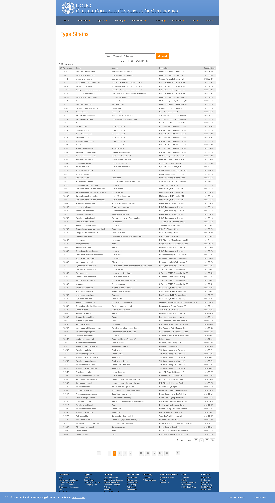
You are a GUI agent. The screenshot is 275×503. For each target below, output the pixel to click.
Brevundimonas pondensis (86, 343)
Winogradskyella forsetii (85, 427)
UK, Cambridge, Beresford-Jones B (173, 321)
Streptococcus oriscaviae (85, 302)
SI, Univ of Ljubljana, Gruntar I (170, 163)
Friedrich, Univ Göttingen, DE (170, 343)
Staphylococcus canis (84, 383)
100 (213, 440)
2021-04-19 (208, 240)
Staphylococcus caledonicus (87, 379)
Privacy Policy (206, 485)
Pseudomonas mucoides (85, 365)
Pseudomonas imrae (84, 387)
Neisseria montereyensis (85, 93)
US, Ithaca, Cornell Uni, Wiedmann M (173, 431)
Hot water (115, 335)
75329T (66, 233)
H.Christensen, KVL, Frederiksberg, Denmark (177, 423)
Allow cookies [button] (259, 497)
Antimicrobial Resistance (68, 480)
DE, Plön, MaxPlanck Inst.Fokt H (172, 123)
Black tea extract (118, 284)
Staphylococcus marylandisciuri (88, 82)
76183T (66, 145)
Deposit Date (209, 68)
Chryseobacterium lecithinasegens (89, 306)
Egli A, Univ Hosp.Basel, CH (170, 167)
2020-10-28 (208, 343)
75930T (66, 167)
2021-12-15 (208, 167)
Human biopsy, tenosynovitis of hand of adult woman (132, 266)
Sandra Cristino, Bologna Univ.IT (171, 79)
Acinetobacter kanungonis (86, 115)
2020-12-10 (208, 313)
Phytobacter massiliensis (85, 280)
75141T (66, 302)
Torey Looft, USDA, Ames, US (170, 416)
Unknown (115, 258)
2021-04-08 (208, 247)
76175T (66, 126)
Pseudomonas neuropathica (86, 368)
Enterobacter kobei (83, 273)
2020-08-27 (208, 372)
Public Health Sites (188, 487)
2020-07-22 (208, 423)
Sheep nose (116, 178)
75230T (66, 251)
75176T (66, 288)
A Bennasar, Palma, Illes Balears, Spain (174, 335)
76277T (66, 123)
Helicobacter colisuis (84, 163)
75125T (66, 310)
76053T (66, 163)
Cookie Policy (206, 487)
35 (141, 453)
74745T (66, 420)
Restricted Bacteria (111, 482)
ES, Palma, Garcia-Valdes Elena (171, 405)
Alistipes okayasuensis (84, 321)
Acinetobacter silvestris (85, 181)
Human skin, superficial (121, 167)
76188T (66, 152)
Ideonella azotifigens (83, 207)
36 (148, 453)
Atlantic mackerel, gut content (123, 387)
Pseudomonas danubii (84, 412)
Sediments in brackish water (123, 71)
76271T (66, 115)
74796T (66, 376)
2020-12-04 (208, 335)
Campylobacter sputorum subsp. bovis (91, 229)
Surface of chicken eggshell (122, 416)
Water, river (116, 412)
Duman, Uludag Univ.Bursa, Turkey (173, 409)
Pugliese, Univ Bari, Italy (168, 420)
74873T (66, 361)
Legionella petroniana (84, 79)
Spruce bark (116, 108)
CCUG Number (66, 68)
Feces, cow (116, 229)
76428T (66, 93)
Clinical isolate (117, 262)
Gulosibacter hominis (84, 372)
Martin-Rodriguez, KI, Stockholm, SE (173, 97)
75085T (66, 247)
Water (114, 244)
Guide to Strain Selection (113, 480)
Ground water (117, 299)
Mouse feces (117, 222)
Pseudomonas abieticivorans (87, 108)
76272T (66, 119)
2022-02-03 (208, 163)
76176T (66, 130)
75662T (66, 189)
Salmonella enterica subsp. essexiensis (91, 192)
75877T (66, 181)
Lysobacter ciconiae (83, 401)
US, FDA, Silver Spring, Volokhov (172, 82)
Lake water (116, 240)
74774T (66, 401)
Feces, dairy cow (118, 233)
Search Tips (143, 61)
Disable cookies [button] (237, 497)
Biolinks (184, 480)
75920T (66, 170)
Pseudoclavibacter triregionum (87, 376)
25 (196, 440)
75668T (66, 203)
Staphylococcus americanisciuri (88, 90)
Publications (164, 482)
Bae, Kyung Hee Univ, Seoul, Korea (173, 401)
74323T (66, 427)
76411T (66, 97)
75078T (66, 324)
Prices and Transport (112, 485)
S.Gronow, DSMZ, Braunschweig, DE (173, 273)
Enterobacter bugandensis (86, 277)
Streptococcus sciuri (84, 86)
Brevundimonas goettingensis (87, 346)
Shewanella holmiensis (84, 159)
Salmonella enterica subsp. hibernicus (90, 189)
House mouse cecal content (122, 123)
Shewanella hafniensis (84, 101)
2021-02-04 (208, 269)
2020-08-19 (208, 387)
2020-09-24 (208, 350)
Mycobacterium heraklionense (87, 262)
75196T (66, 284)
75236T (66, 262)
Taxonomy (158, 20)
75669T (66, 207)
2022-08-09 (208, 71)
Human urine (117, 255)
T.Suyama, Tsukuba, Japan (169, 225)
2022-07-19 (208, 97)
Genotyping (131, 485)
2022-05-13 (208, 112)
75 (207, 440)
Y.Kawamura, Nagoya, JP (169, 185)
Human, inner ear (118, 372)
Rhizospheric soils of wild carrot (124, 332)
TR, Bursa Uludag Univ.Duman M (172, 361)
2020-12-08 (208, 324)
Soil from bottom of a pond (122, 306)
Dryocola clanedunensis (85, 141)
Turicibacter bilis (82, 416)
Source (115, 68)
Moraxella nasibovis (83, 174)
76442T (66, 79)
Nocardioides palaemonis (85, 398)
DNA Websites (187, 485)
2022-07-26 (208, 82)
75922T (66, 178)
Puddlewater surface (120, 346)
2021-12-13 (208, 170)
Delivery (107, 487)
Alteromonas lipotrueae (84, 291)
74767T (66, 398)
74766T (66, 394)
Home (67, 20)
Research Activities (167, 477)
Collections (82, 20)
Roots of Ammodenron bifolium (123, 203)
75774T (66, 185)
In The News (206, 489)
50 (201, 440)
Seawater (115, 295)
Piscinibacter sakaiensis (85, 211)
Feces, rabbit (117, 112)
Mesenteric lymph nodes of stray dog (126, 420)
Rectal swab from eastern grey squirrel (127, 82)
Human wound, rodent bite (122, 302)
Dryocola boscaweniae (84, 134)
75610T (66, 222)
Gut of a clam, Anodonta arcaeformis (126, 390)
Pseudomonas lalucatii (84, 405)
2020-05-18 (208, 431)
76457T (66, 75)
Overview (146, 477)
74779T (66, 387)
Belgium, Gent (164, 339)
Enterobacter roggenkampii (86, 269)
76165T (66, 159)
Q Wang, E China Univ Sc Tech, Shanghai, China (178, 302)
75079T (66, 328)
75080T (66, 332)
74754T (66, 405)
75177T (66, 291)
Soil (113, 434)
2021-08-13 (208, 189)
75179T (66, 299)
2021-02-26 (208, 251)
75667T (66, 200)
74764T (66, 390)
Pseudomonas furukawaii (85, 218)
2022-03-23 (208, 156)
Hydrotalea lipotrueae (84, 299)
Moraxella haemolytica (84, 170)
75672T (66, 218)
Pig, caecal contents (119, 163)
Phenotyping (132, 480)
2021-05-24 (208, 225)
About (208, 20)
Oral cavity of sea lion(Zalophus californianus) (129, 93)
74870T (66, 350)
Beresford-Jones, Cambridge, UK (172, 247)
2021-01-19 (208, 302)
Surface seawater (118, 427)
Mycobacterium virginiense (86, 266)
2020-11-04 (208, 339)
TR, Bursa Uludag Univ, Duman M (172, 350)
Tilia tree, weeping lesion (121, 152)
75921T (66, 174)
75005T (66, 339)
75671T (66, 214)
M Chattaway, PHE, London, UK (171, 189)
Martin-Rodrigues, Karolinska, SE (172, 156)
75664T (66, 192)
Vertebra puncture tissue (121, 310)
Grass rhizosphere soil (120, 207)
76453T (66, 71)
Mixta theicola (81, 284)
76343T (66, 108)
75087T (66, 321)
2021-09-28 (208, 185)
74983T (66, 346)
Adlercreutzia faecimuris (85, 222)
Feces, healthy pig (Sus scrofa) (124, 339)
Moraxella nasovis (83, 178)
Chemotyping (132, 482)
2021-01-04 (208, 310)
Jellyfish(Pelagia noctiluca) (122, 288)
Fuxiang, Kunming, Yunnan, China (172, 178)
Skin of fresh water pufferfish (123, 115)
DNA (60, 489)
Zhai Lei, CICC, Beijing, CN (169, 310)
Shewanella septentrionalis (86, 156)
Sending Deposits (90, 485)
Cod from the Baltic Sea (121, 97)
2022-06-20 (208, 108)
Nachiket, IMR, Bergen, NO (169, 387)
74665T (66, 431)
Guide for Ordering (111, 477)
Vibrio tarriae (80, 240)
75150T (66, 306)
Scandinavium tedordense (86, 152)
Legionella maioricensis (84, 335)
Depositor (163, 68)
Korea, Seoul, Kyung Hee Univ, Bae (173, 390)
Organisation (206, 477)
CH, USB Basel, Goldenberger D (171, 372)
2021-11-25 (208, 181)
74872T (66, 357)
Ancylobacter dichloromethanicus (88, 328)
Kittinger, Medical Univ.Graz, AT (171, 412)
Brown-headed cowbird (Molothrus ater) (127, 236)
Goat (114, 170)
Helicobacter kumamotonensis (87, 185)
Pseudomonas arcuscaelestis (87, 357)
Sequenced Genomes (67, 485)
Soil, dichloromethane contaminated (125, 328)
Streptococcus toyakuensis (86, 225)
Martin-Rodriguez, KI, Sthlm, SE (171, 71)
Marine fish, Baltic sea (120, 101)
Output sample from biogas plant (124, 119)
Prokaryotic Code (149, 480)
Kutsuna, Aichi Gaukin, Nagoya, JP (172, 306)
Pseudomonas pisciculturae (86, 361)
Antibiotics (185, 477)
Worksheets (132, 489)
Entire (61, 477)
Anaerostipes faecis (83, 313)
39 (167, 453)
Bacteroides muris (83, 123)
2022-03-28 (208, 126)
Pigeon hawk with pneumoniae (123, 423)
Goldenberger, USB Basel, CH (171, 376)
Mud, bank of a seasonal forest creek (126, 181)
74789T (66, 379)
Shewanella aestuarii (83, 104)
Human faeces (117, 189)
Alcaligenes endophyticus (85, 203)
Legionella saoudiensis (84, 214)
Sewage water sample (120, 214)
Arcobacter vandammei (85, 339)
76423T (66, 82)
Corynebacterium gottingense (87, 251)
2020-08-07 (208, 405)
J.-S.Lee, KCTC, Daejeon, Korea (171, 222)
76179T (66, 137)
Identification (138, 20)
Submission (131, 487)
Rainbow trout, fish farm (121, 361)
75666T (66, 196)
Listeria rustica (81, 431)
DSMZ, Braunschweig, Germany (171, 203)
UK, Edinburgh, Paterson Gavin (171, 379)
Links (193, 20)
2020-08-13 (208, 390)
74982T (66, 343)
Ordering (118, 20)
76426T (66, 86)
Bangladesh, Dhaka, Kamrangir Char (173, 244)
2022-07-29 (208, 79)
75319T (66, 244)
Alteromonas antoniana (84, 288)
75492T (66, 225)
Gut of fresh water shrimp (121, 394)
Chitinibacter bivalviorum (85, 390)
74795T (66, 372)
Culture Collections (188, 482)
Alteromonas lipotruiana (85, 295)
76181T (66, 141)
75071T (66, 335)
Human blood (117, 185)
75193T (66, 273)
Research (177, 20)
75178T (66, 295)
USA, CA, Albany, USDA (168, 229)
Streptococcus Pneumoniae (69, 487)
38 (160, 453)
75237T (66, 266)
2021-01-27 (208, 288)
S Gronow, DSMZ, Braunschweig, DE (173, 269)
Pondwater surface (119, 343)
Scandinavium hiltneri (84, 137)
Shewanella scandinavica (85, 75)
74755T (66, 409)
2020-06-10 (208, 427)
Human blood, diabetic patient (123, 273)
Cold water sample (119, 79)
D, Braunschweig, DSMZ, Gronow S (173, 255)
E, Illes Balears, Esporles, (169, 427)
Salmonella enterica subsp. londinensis (90, 200)
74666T (66, 434)
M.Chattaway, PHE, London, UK (171, 196)
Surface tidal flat (118, 104)
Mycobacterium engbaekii (85, 258)
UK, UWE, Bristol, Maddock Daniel (172, 126)
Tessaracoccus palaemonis (86, 394)
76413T (66, 104)
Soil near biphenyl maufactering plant (126, 218)
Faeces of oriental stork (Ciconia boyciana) (128, 401)
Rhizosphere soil (118, 126)
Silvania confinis (82, 126)
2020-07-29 (208, 420)
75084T (66, 313)
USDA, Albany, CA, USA (168, 236)
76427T (66, 90)
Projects (163, 480)
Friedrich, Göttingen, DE (168, 346)
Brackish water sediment (121, 156)
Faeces (115, 247)
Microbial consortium (120, 211)
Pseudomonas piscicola (85, 354)
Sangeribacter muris (83, 247)
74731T (66, 423)
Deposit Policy (89, 480)
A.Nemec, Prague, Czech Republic (172, 115)
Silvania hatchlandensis (85, 148)
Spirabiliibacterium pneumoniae (87, 423)
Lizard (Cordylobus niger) (121, 196)
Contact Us (205, 480)
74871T (66, 354)
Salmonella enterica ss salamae (88, 196)
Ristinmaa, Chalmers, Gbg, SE (171, 108)
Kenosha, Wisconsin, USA (169, 112)
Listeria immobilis (82, 434)
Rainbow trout (117, 350)
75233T (66, 255)
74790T (66, 383)
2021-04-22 (208, 233)
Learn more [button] (78, 497)
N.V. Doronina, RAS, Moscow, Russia (173, 324)
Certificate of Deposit (92, 482)
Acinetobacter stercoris (85, 119)
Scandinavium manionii (84, 145)
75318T (66, 240)
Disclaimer (205, 482)
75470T (66, 229)
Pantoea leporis (82, 112)
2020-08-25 (208, 379)
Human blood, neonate (120, 277)
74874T (66, 365)
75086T (66, 317)
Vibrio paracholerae (83, 244)
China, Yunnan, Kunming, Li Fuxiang (173, 170)
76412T (66, 101)
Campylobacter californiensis (87, 233)
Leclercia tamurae (82, 130)
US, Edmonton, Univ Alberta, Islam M (173, 240)
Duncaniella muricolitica (85, 317)
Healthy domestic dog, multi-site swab (126, 379)
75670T (66, 211)
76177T (66, 134)
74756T (66, 412)
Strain (78, 68)
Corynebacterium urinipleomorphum (89, 255)
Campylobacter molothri (85, 236)
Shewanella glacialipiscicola (86, 97)
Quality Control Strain (67, 482)
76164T (66, 156)
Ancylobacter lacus (83, 324)
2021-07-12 (208, 222)
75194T (66, 277)
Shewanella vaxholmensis (85, 71)
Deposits (100, 20)
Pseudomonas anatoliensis (86, 409)
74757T (66, 416)
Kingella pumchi (82, 310)
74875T (66, 368)
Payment (107, 489)
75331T (66, 236)
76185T (66, 148)
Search (163, 56)
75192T (66, 269)
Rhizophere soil (118, 145)
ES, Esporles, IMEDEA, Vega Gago (172, 288)
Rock (114, 405)
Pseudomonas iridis (83, 350)
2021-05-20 (208, 229)
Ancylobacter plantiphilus (85, 332)
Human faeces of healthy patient (124, 280)
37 (154, 453)
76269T (66, 112)
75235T (66, 258)
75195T (66, 280)
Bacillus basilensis (83, 167)
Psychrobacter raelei (84, 420)
